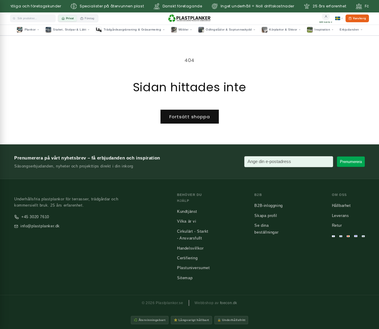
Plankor (30, 29)
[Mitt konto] (326, 16)
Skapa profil (265, 215)
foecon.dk (228, 303)
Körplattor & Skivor (283, 29)
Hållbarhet (341, 205)
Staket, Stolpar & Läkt (69, 29)
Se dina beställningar (266, 228)
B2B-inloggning (268, 205)
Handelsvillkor (190, 248)
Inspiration (322, 29)
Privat (70, 18)
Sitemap (184, 278)
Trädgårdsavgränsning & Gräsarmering (132, 29)
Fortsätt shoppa (189, 117)
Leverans (340, 215)
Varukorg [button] (357, 19)
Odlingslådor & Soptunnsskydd (229, 29)
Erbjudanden (349, 29)
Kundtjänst (187, 211)
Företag (89, 18)
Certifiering (187, 258)
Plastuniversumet (193, 268)
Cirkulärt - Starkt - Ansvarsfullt (192, 234)
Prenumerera (351, 161)
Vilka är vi (186, 221)
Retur (337, 225)
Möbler (184, 29)
